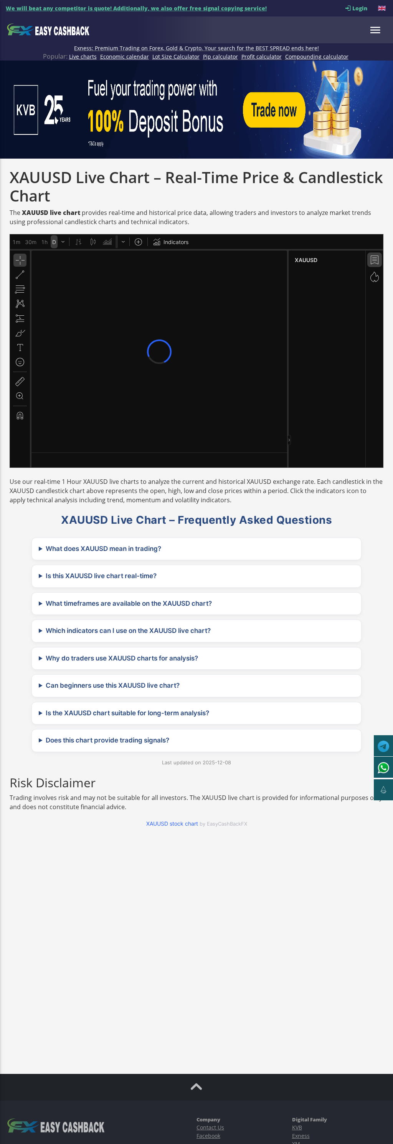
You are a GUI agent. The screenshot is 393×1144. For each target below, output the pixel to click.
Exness (301, 1135)
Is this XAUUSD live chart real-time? (101, 576)
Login (364, 8)
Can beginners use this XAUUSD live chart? (113, 685)
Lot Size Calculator (176, 56)
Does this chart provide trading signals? (107, 740)
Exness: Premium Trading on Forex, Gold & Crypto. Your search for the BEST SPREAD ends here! (196, 48)
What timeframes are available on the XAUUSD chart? (129, 603)
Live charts (83, 56)
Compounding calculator (316, 56)
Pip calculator (220, 56)
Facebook (208, 1135)
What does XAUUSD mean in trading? (103, 548)
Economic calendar (124, 56)
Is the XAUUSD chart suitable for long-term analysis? (127, 713)
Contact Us (210, 1127)
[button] (382, 8)
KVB (297, 1127)
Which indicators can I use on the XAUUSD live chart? (128, 630)
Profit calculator (261, 56)
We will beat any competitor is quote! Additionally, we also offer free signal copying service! (136, 8)
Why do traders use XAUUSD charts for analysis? (122, 658)
